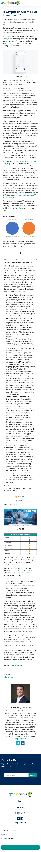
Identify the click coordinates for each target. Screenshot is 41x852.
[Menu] (38, 3)
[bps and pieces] (10, 3)
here (27, 736)
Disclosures (4, 835)
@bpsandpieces (20, 739)
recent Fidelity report (22, 573)
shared (21, 208)
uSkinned (11, 838)
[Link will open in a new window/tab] (18, 743)
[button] (20, 847)
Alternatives (8, 677)
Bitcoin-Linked (22, 148)
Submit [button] (32, 775)
